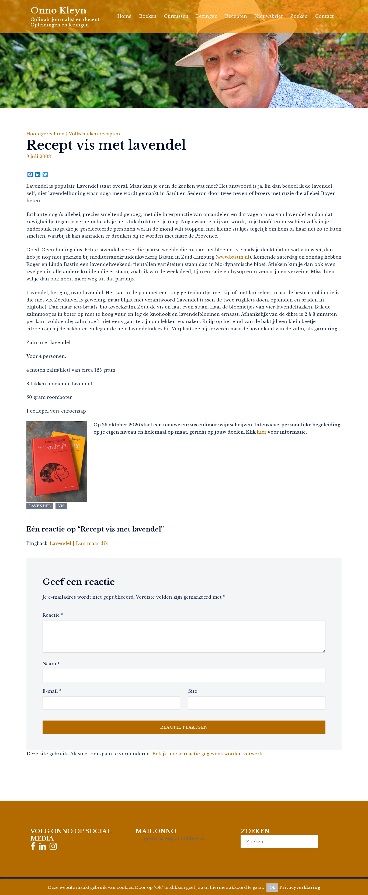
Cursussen (176, 16)
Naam (51, 663)
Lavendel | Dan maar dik (79, 543)
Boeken (148, 16)
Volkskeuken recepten (94, 133)
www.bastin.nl (233, 257)
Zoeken (299, 16)
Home (124, 16)
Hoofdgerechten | (47, 133)
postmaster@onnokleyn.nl (175, 838)
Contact (324, 16)
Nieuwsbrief (269, 16)
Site (192, 691)
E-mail (52, 691)
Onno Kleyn (58, 10)
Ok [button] (272, 887)
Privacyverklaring (299, 887)
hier (262, 432)
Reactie (53, 615)
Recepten (236, 16)
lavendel (40, 506)
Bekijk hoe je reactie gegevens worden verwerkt (208, 753)
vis (61, 506)
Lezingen (207, 16)
